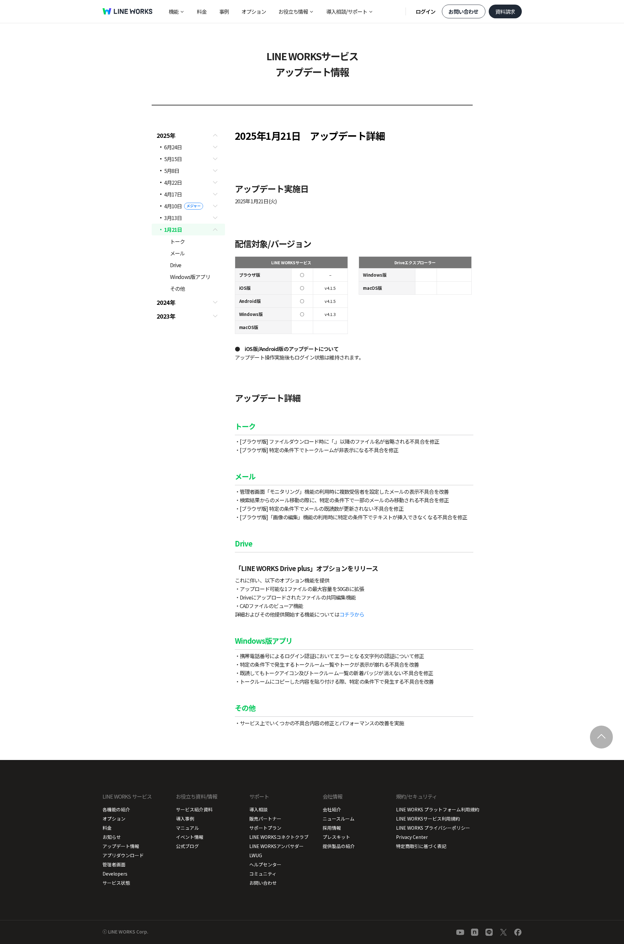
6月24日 (173, 147)
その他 (177, 288)
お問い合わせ (463, 11)
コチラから (351, 614)
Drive (175, 265)
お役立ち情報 (293, 11)
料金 (202, 11)
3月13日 (173, 218)
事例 (224, 11)
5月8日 (172, 171)
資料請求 (505, 11)
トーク (177, 241)
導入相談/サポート (346, 11)
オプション (253, 11)
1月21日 (173, 229)
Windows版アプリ (190, 277)
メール (177, 253)
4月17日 (173, 194)
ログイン (426, 11)
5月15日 (173, 159)
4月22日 (173, 182)
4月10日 (173, 206)
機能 (174, 11)
